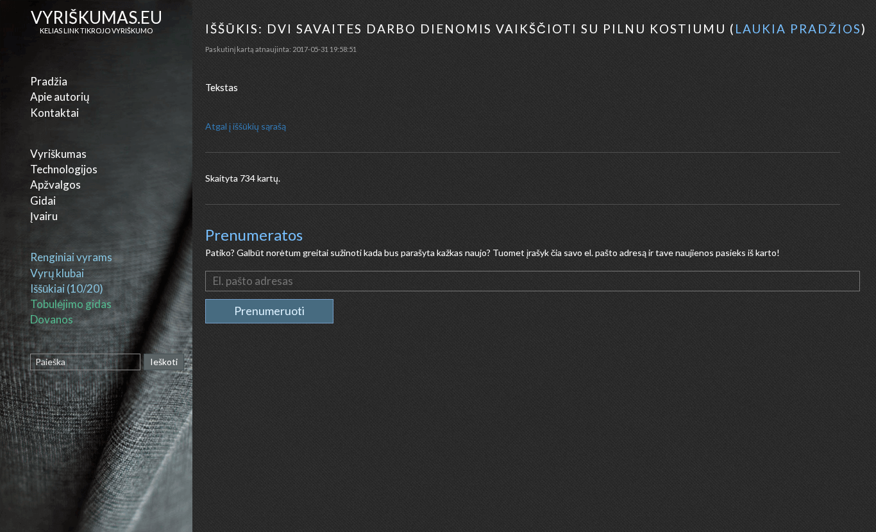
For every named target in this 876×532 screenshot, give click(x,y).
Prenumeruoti (269, 311)
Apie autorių (59, 96)
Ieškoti (164, 361)
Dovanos (51, 319)
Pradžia (48, 81)
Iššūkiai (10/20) (66, 288)
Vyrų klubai (57, 273)
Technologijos (63, 169)
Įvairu (44, 216)
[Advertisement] (535, 439)
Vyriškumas (58, 153)
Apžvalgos (55, 184)
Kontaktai (54, 112)
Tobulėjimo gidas (71, 304)
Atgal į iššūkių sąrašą (245, 126)
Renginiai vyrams (71, 257)
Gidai (43, 200)
